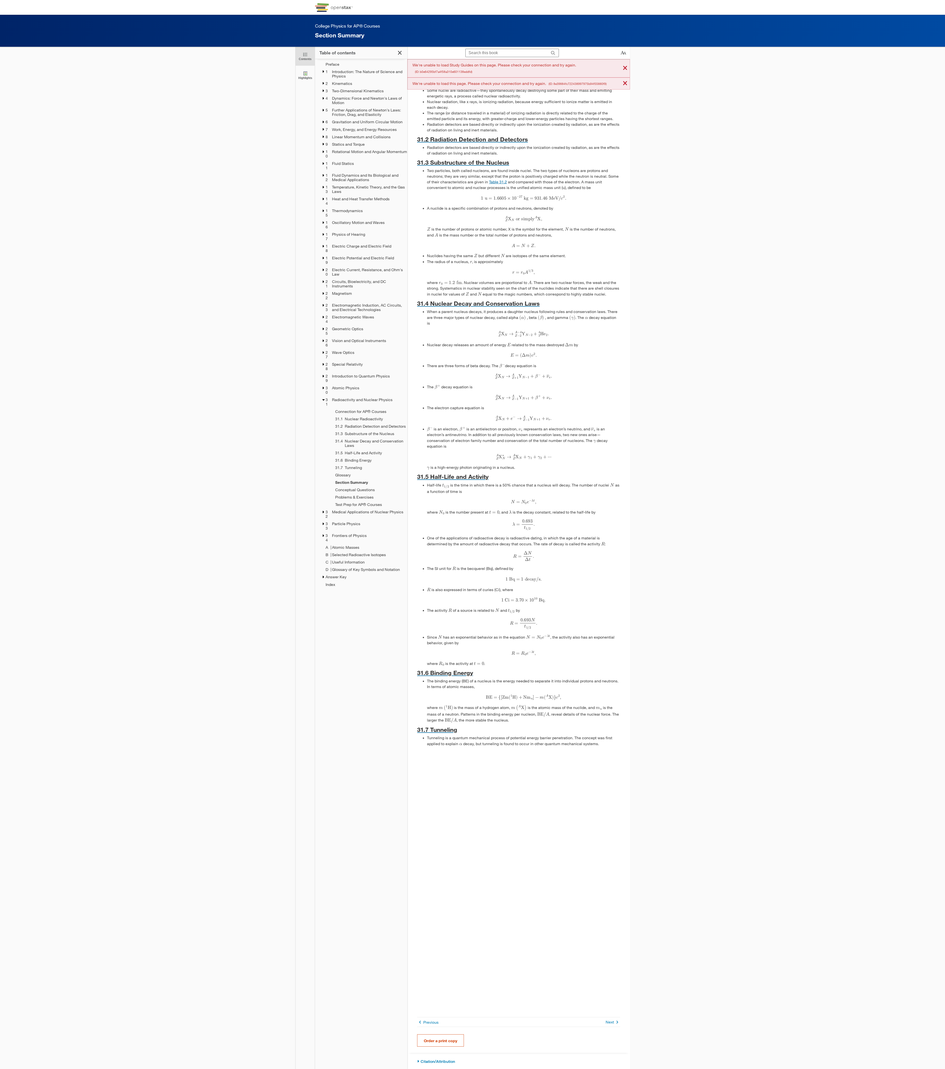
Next (610, 1022)
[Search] (553, 53)
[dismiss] (625, 68)
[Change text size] (623, 53)
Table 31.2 (498, 181)
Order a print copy (440, 1040)
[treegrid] (361, 324)
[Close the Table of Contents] (400, 53)
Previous (431, 1022)
